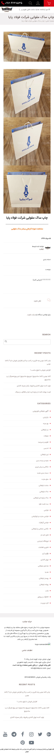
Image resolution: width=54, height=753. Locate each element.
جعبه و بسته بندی (42, 460)
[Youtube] (5, 734)
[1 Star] (50, 279)
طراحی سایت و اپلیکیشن (40, 516)
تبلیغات (46, 436)
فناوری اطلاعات (43, 547)
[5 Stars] (43, 279)
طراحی (46, 510)
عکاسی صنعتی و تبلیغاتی (40, 528)
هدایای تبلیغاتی (43, 566)
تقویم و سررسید (43, 442)
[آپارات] (31, 742)
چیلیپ (41, 249)
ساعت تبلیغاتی (43, 485)
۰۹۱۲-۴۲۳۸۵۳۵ (13, 3)
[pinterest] (22, 742)
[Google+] (49, 734)
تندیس (46, 448)
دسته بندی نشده (42, 473)
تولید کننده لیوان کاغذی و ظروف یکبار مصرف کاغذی (34, 385)
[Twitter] (40, 734)
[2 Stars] (48, 279)
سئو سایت (45, 479)
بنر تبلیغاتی (44, 429)
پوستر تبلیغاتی (43, 578)
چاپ (46, 590)
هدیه (46, 572)
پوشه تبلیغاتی (43, 584)
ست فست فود (43, 504)
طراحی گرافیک (43, 522)
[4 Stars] (45, 279)
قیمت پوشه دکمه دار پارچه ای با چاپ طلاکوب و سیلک (33, 392)
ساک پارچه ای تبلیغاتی (40, 497)
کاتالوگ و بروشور (43, 597)
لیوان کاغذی (44, 559)
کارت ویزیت (44, 603)
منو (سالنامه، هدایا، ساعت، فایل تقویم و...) (33, 9)
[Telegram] (14, 734)
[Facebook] (22, 734)
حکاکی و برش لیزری (41, 467)
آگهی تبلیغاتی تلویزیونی (40, 411)
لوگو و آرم (45, 553)
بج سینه (45, 423)
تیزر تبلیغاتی (44, 454)
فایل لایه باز (44, 535)
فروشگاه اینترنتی (42, 541)
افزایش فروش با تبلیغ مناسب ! (40, 370)
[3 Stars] (46, 279)
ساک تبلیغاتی (43, 491)
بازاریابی (45, 417)
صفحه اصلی (50, 21)
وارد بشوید (31, 314)
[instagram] (31, 734)
